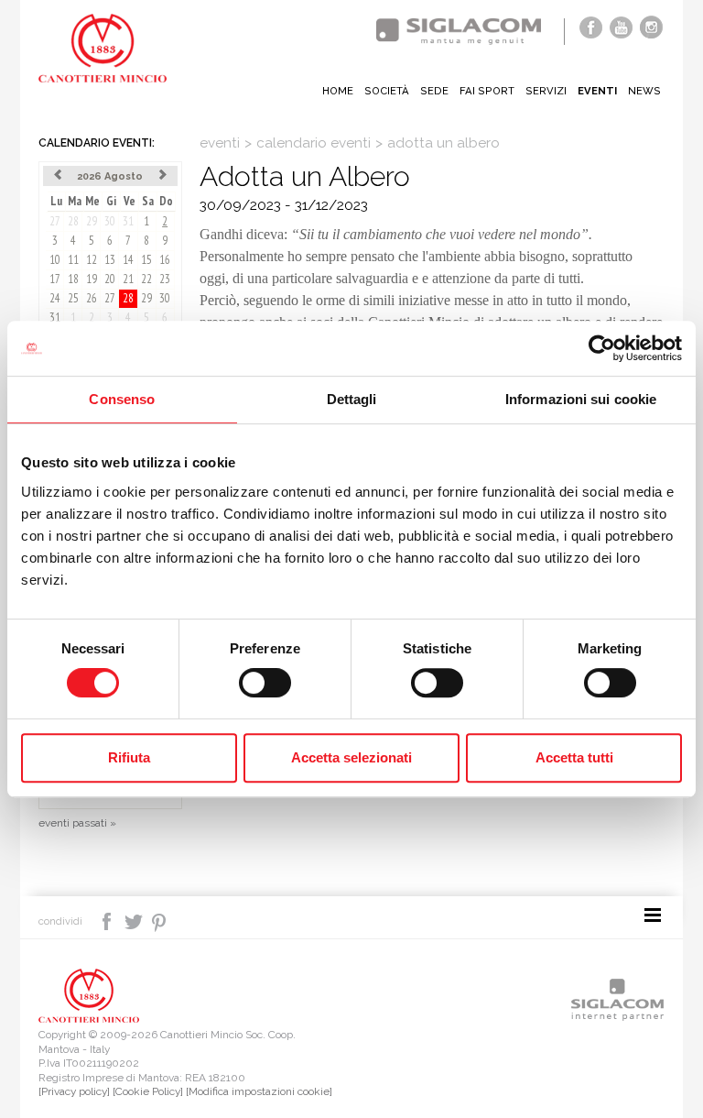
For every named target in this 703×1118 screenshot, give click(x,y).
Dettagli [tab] (352, 399)
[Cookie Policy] (148, 1091)
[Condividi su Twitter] (135, 920)
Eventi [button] (597, 90)
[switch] (265, 682)
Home (337, 90)
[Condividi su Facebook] (108, 920)
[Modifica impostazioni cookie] (259, 1091)
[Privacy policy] (74, 1091)
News (644, 90)
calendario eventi (313, 143)
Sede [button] (434, 90)
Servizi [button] (546, 90)
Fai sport (487, 90)
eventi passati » (77, 823)
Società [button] (386, 90)
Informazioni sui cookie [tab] (580, 399)
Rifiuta (129, 757)
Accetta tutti (574, 757)
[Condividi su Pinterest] (159, 920)
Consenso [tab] (122, 399)
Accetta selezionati (351, 757)
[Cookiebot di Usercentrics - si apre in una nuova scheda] (602, 348)
